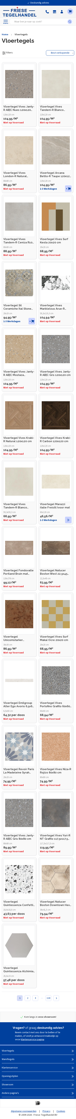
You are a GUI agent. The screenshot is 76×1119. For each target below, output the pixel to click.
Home (5, 34)
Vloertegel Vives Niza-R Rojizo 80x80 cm (55, 771)
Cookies (61, 1111)
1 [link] (20, 998)
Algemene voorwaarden (23, 1111)
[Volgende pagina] (56, 998)
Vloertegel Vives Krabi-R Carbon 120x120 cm (55, 439)
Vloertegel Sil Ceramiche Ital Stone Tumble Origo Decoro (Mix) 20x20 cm (17, 307)
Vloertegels (21, 34)
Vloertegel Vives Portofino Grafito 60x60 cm (55, 704)
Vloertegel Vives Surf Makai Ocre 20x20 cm (54, 638)
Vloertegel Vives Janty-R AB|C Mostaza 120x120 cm (18, 373)
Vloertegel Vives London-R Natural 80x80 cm (15, 174)
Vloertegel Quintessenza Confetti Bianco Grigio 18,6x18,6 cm (18, 903)
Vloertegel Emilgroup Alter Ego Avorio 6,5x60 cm (18, 704)
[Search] (70, 21)
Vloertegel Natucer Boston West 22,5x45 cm (53, 572)
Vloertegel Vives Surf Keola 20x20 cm (54, 241)
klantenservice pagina (32, 1039)
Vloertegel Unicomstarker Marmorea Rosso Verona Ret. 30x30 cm (17, 638)
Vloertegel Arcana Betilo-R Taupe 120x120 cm (55, 174)
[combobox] (39, 21)
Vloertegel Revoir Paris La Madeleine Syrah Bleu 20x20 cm (18, 771)
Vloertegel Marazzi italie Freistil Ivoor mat (55, 506)
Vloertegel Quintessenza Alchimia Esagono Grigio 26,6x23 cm (18, 969)
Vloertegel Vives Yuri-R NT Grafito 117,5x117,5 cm (55, 837)
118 (48, 998)
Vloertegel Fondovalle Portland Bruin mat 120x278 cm (18, 572)
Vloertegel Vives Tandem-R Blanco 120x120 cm (52, 108)
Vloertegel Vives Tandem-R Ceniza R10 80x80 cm (17, 241)
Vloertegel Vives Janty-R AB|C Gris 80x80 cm (18, 837)
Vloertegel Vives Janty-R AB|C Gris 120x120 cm (55, 373)
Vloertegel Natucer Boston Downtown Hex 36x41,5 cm (55, 903)
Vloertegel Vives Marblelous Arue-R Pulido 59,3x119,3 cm (53, 307)
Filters (9, 52)
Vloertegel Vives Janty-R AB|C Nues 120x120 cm (18, 108)
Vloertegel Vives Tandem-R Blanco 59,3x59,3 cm (15, 506)
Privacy (46, 1111)
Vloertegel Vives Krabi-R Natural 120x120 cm (18, 439)
